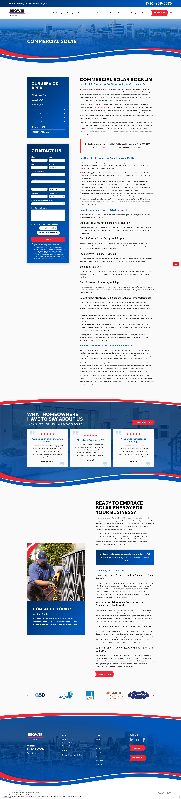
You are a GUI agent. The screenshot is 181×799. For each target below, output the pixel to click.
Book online (159, 13)
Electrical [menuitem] (100, 13)
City (33, 186)
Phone (52, 164)
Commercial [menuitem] (121, 13)
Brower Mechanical (98, 107)
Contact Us (99, 765)
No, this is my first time (48, 228)
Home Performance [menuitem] (84, 13)
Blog (97, 756)
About (98, 748)
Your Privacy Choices (31, 793)
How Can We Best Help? (41, 208)
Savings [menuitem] (133, 13)
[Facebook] (143, 740)
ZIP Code (35, 193)
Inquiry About (54, 193)
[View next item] (92, 472)
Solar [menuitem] (110, 13)
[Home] (17, 12)
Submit (48, 239)
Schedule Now (104, 674)
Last (51, 157)
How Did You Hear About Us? (42, 201)
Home (98, 740)
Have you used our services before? (45, 224)
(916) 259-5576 (159, 3)
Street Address (37, 172)
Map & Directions (67, 745)
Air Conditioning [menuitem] (56, 13)
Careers (98, 752)
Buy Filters (99, 761)
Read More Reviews (143, 422)
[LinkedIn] (131, 740)
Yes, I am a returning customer (48, 233)
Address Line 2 (36, 179)
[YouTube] (137, 740)
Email (33, 164)
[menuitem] (48, 95)
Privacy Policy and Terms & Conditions (54, 258)
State (51, 186)
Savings (98, 744)
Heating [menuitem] (70, 13)
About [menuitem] (144, 13)
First (33, 157)
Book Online (137, 758)
